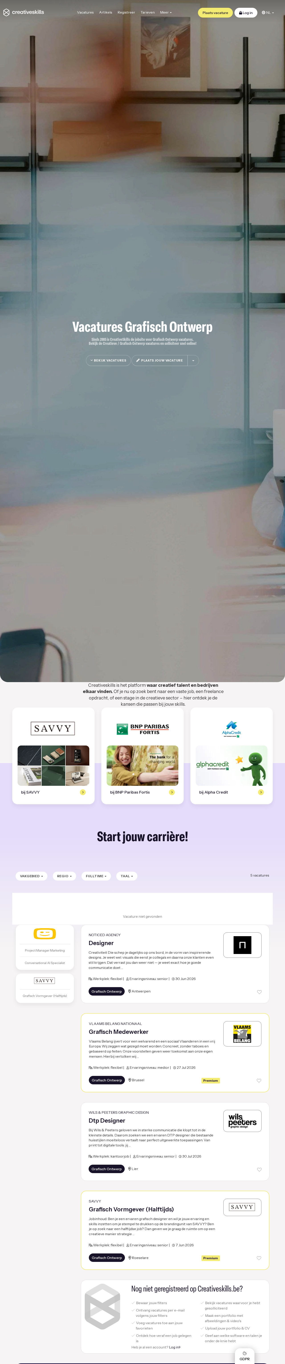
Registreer (126, 12)
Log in (247, 12)
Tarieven (147, 12)
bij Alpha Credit (213, 792)
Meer (164, 12)
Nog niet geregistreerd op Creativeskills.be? (187, 1289)
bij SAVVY (30, 792)
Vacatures (85, 12)
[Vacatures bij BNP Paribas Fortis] (142, 729)
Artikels (105, 12)
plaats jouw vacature (161, 360)
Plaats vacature (215, 12)
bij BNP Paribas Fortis (130, 792)
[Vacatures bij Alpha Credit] (231, 729)
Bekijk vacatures (109, 360)
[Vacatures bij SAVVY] (53, 729)
